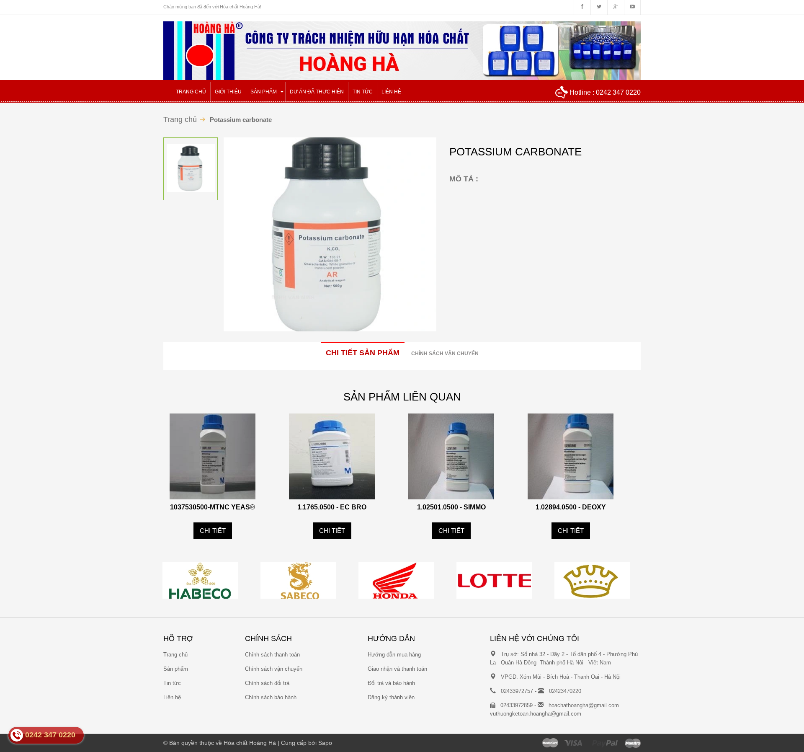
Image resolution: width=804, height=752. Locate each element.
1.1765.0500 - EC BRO (331, 507)
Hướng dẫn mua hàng (394, 654)
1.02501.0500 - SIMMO (451, 507)
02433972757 (517, 691)
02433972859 (516, 705)
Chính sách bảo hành (270, 697)
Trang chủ (180, 119)
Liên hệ (172, 697)
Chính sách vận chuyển (273, 669)
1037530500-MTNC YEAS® (212, 507)
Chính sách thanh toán (272, 654)
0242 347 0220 (618, 92)
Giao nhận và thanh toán (397, 669)
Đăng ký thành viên (391, 697)
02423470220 (565, 691)
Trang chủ (175, 654)
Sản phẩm (175, 669)
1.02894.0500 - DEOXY (571, 507)
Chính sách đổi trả (267, 683)
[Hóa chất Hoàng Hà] (402, 47)
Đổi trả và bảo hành (391, 683)
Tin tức (172, 683)
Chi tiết (213, 530)
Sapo (325, 742)
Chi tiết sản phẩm (362, 353)
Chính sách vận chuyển (445, 354)
